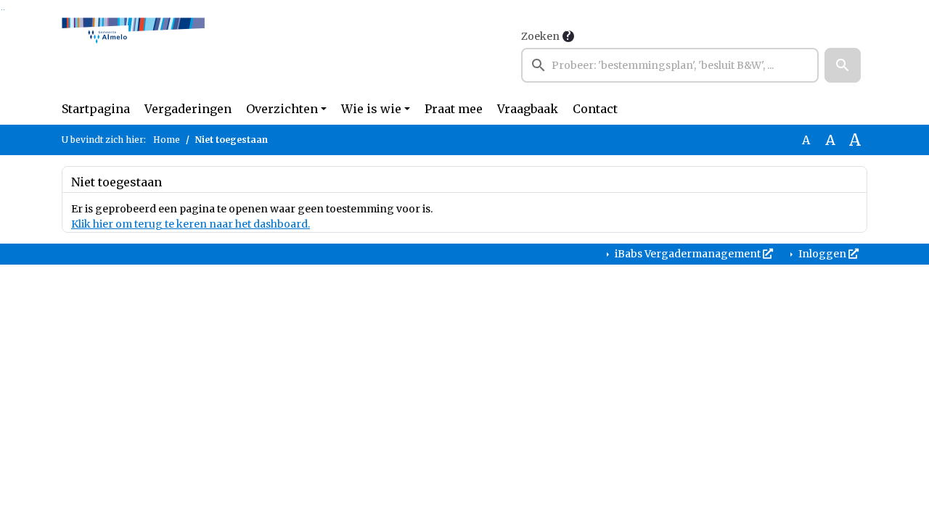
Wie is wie (371, 109)
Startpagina (96, 109)
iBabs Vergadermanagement (688, 253)
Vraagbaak (527, 109)
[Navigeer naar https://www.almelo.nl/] (133, 55)
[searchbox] (670, 65)
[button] (842, 65)
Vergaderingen (188, 109)
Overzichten (282, 109)
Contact (595, 109)
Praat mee (454, 109)
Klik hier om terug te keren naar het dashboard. (190, 224)
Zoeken (540, 36)
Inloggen (822, 253)
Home (166, 139)
